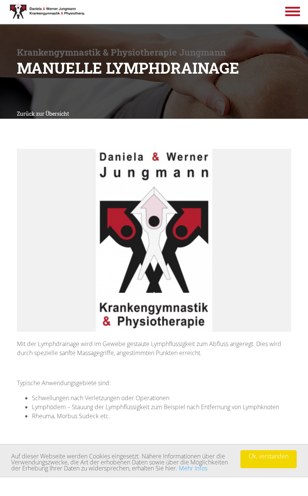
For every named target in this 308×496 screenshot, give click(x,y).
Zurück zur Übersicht (43, 113)
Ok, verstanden (268, 456)
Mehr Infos (193, 468)
